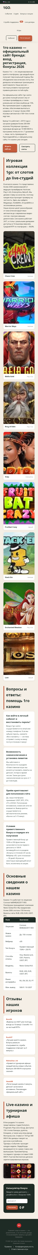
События (8, 14)
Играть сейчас (8, 147)
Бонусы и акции (26, 14)
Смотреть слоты (25, 147)
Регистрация (25, 38)
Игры (19, 30)
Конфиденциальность (24, 1246)
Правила (8, 1246)
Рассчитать (12, 1207)
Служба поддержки (13, 22)
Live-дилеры (30, 22)
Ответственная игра (19, 1249)
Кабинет (11, 38)
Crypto (16, 14)
